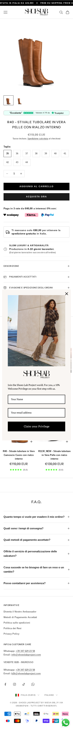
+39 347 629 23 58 (25, 651)
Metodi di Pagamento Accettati (20, 617)
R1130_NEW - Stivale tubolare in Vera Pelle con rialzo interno (54, 455)
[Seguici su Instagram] (14, 684)
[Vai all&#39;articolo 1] (8, 100)
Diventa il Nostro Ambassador (20, 611)
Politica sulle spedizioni (17, 622)
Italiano (49, 695)
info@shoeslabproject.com (26, 654)
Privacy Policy (11, 633)
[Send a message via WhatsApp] (65, 722)
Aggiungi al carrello (36, 186)
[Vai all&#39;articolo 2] (20, 100)
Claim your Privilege (36, 426)
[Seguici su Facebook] (5, 684)
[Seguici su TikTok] (24, 684)
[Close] (66, 293)
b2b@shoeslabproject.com (26, 673)
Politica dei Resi (12, 628)
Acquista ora (36, 196)
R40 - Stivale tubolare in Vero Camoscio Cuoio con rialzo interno (19, 455)
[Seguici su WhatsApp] (33, 684)
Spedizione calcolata (37, 138)
